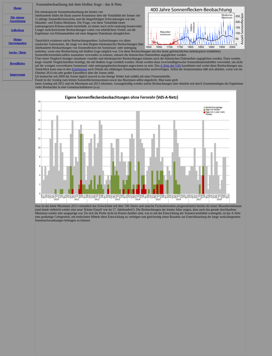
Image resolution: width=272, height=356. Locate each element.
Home (18, 8)
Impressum (17, 74)
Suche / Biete (17, 52)
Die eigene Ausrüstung (17, 19)
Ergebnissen (79, 69)
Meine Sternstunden (17, 41)
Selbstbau (17, 30)
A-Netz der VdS (170, 65)
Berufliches (17, 63)
